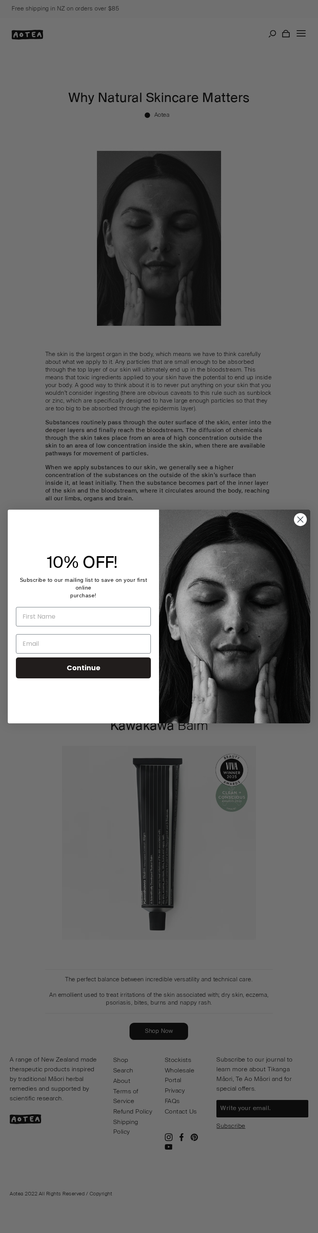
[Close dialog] (300, 519)
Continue (83, 668)
